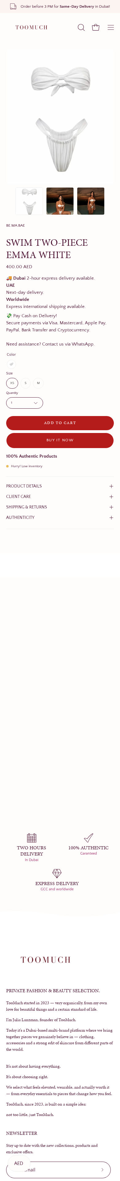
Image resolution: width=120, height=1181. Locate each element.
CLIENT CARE (18, 496)
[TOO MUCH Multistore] (30, 27)
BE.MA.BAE (15, 225)
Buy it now (60, 440)
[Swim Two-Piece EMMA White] (29, 201)
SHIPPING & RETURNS (26, 507)
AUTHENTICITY (20, 517)
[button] (80, 27)
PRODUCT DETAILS (24, 486)
